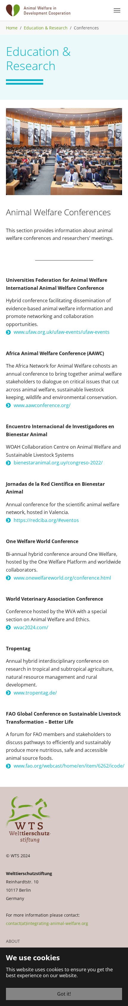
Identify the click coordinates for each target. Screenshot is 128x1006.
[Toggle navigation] (117, 10)
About (13, 941)
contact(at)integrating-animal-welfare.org (47, 923)
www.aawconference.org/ (42, 405)
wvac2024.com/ (31, 627)
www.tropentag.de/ (35, 692)
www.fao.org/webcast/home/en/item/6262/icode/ (69, 766)
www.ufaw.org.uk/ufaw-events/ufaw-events (62, 332)
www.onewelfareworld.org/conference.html (62, 578)
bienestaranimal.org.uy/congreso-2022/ (58, 462)
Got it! (64, 994)
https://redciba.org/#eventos (46, 520)
